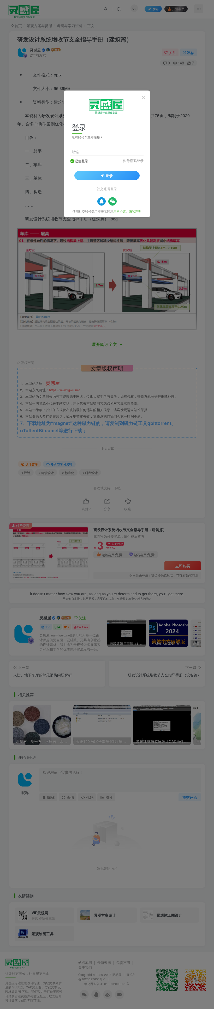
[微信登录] (112, 201)
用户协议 (119, 211)
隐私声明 (135, 211)
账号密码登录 (133, 160)
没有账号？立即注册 (86, 137)
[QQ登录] (101, 201)
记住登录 (81, 161)
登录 (109, 175)
